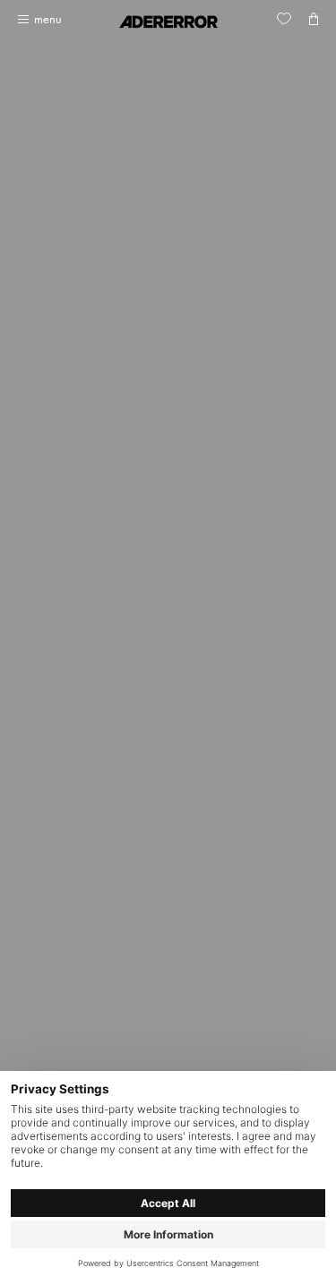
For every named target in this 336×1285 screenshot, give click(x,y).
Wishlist (284, 19)
